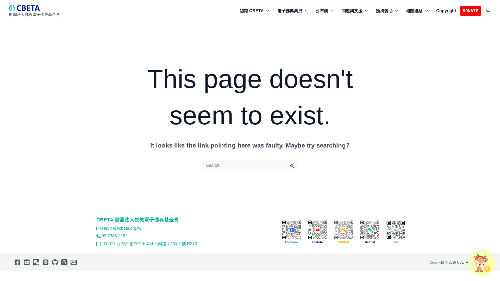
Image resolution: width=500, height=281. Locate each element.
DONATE (470, 10)
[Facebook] (17, 262)
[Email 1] (74, 262)
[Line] (45, 262)
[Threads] (64, 262)
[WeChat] (36, 262)
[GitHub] (55, 262)
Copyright (446, 11)
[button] (266, 11)
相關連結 (414, 11)
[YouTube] (27, 262)
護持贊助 (384, 11)
